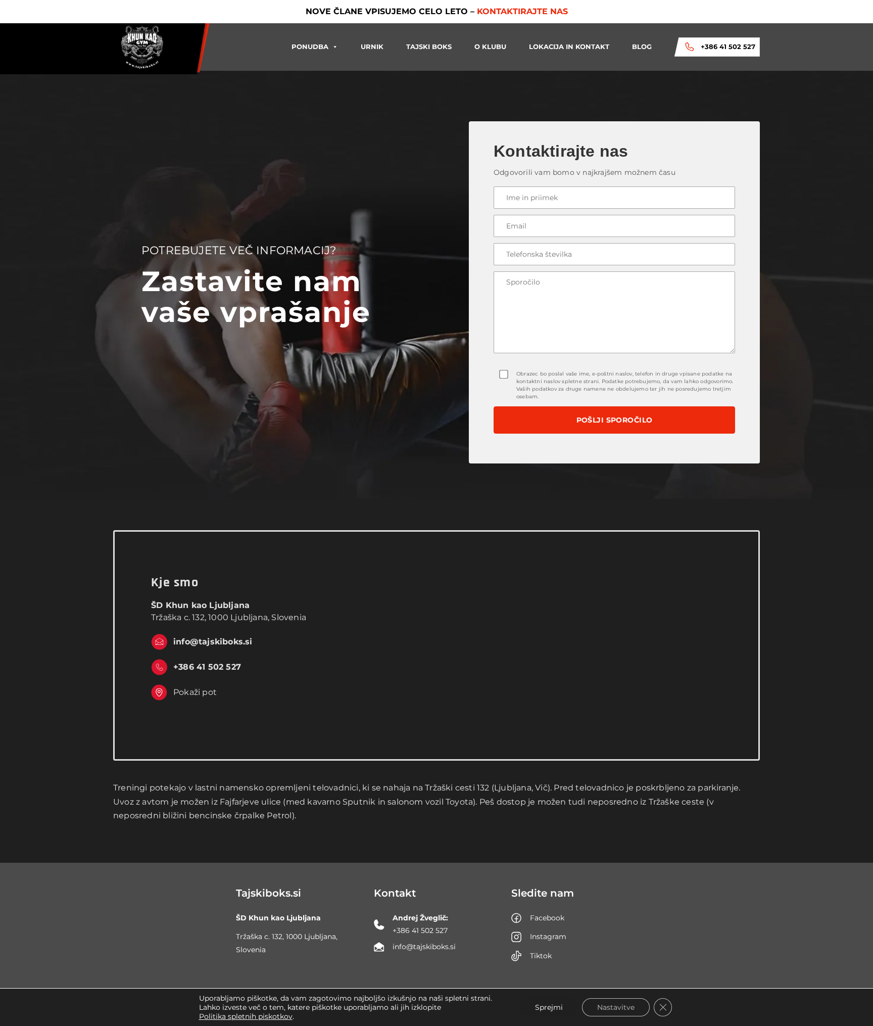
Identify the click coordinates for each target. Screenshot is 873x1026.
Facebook (547, 917)
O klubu (490, 46)
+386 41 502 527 (728, 46)
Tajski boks (429, 46)
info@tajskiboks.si (213, 641)
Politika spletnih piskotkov (246, 1016)
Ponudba (310, 46)
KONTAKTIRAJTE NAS (522, 11)
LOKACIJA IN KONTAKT (569, 46)
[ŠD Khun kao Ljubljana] (141, 47)
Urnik (372, 46)
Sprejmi (549, 1007)
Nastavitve (616, 1007)
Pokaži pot (195, 692)
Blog (642, 46)
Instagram (548, 936)
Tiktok (541, 955)
